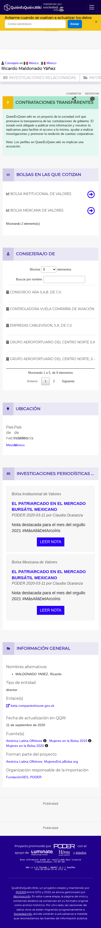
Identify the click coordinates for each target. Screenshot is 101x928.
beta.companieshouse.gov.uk (32, 705)
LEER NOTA (50, 542)
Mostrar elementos (50, 269)
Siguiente (68, 381)
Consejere (12, 63)
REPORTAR (92, 93)
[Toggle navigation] (91, 7)
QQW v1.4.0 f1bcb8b (37, 867)
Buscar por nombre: (29, 279)
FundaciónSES (17, 777)
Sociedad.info (23, 914)
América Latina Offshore (24, 741)
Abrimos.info (22, 896)
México (34, 63)
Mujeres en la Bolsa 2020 (25, 746)
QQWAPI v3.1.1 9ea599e (62, 867)
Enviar (74, 24)
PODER (36, 777)
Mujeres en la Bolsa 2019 (68, 741)
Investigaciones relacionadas (42, 77)
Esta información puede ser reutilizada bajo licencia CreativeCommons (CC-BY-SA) (50, 860)
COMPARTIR (73, 93)
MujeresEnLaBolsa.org (61, 761)
